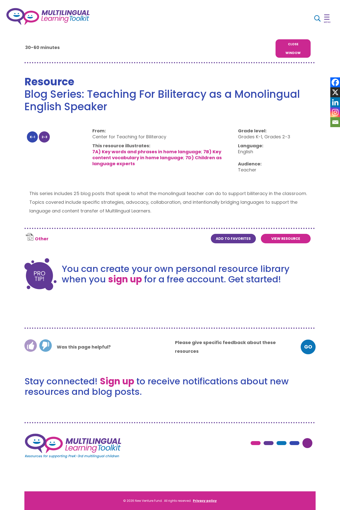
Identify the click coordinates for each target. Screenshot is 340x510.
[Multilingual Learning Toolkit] (48, 16)
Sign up (117, 381)
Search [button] (177, 18)
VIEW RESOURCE (285, 238)
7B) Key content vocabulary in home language (156, 155)
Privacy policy (205, 501)
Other (42, 239)
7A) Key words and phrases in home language (146, 152)
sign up (125, 279)
